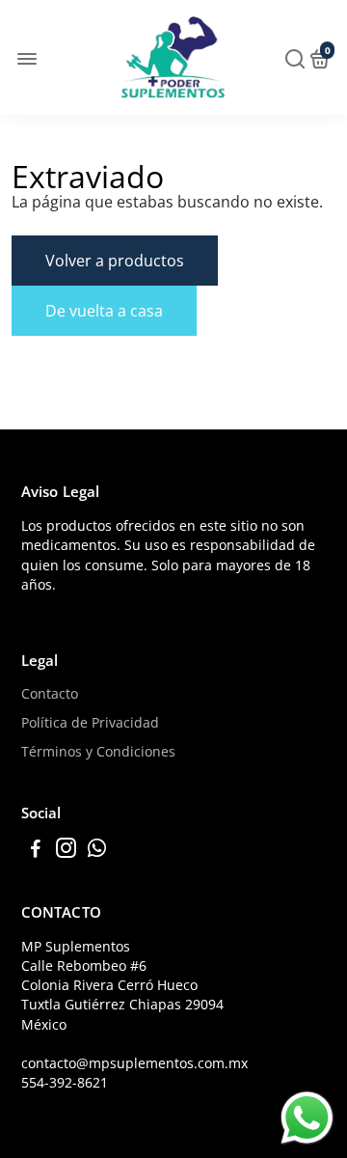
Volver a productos (114, 260)
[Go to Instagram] (66, 850)
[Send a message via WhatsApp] (307, 1118)
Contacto (49, 694)
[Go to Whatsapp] (97, 850)
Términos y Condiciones (98, 751)
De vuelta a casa (104, 310)
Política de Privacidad (90, 722)
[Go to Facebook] (35, 850)
